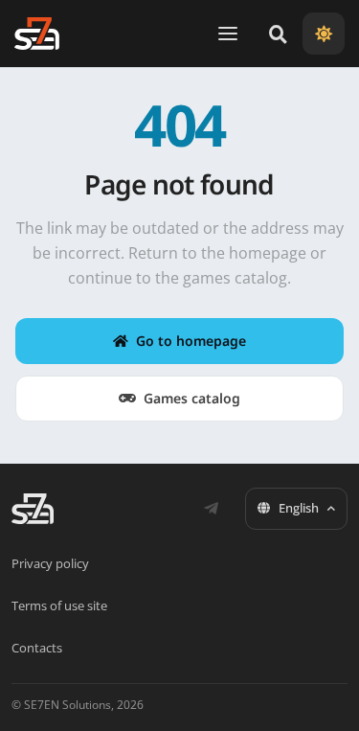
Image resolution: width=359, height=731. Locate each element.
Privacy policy (50, 563)
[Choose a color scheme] (324, 33)
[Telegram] (211, 509)
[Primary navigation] (228, 33)
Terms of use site (59, 605)
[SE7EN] (36, 33)
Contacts (36, 647)
